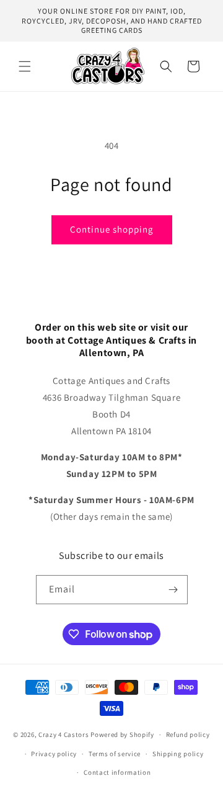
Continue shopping (112, 229)
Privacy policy (54, 753)
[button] (24, 66)
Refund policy (188, 734)
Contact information (117, 772)
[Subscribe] (173, 589)
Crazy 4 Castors (63, 734)
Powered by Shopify (122, 734)
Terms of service (115, 753)
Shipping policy (178, 753)
